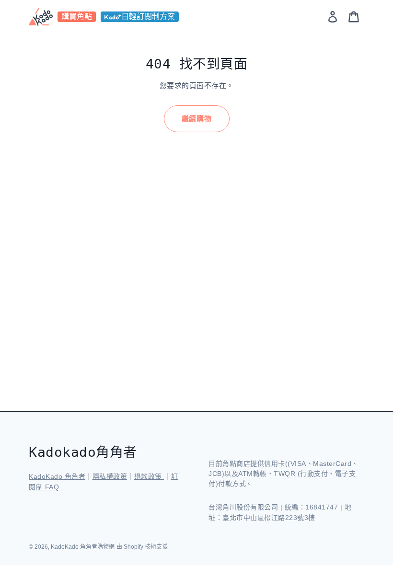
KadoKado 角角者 (57, 476)
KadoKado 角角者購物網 (83, 546)
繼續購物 (197, 118)
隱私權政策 (109, 476)
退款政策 (149, 476)
